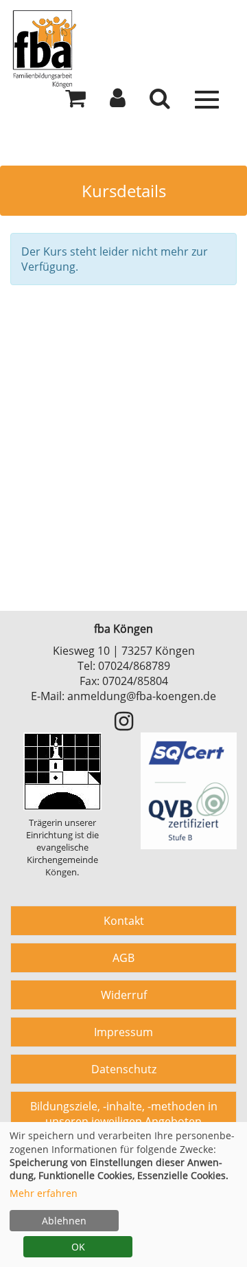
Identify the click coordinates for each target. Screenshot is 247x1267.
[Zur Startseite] (123, 48)
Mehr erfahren (44, 1193)
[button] (118, 101)
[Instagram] (124, 724)
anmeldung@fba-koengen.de (141, 696)
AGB (123, 957)
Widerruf (124, 994)
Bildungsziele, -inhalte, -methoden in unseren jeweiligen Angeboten (123, 1114)
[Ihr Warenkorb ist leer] (75, 101)
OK (78, 1246)
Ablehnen (64, 1220)
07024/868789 (134, 665)
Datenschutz (123, 1069)
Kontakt (124, 920)
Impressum (123, 1032)
